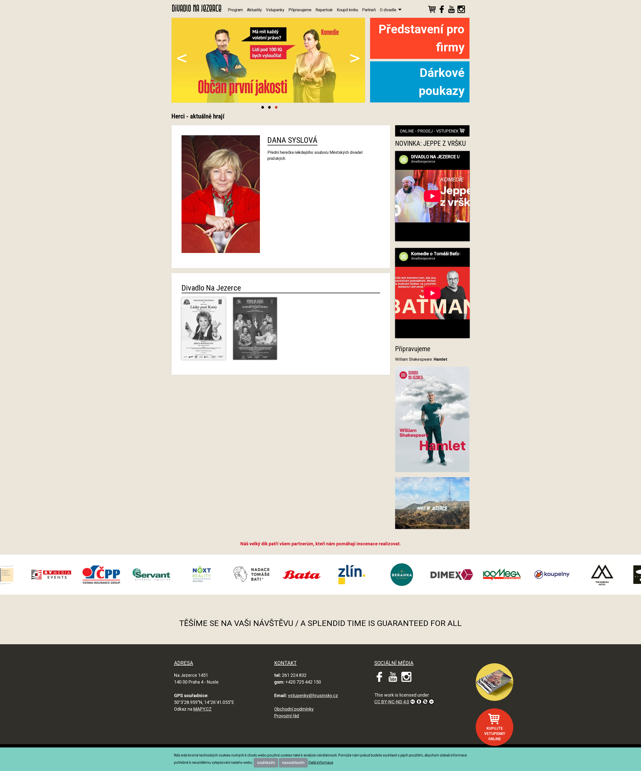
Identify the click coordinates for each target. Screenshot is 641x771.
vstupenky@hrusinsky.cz (313, 695)
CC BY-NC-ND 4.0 (391, 701)
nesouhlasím (293, 762)
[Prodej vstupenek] (432, 10)
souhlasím (266, 762)
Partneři (369, 10)
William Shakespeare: (421, 359)
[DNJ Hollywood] (432, 505)
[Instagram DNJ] (461, 10)
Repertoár (324, 10)
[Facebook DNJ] (441, 10)
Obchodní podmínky (294, 709)
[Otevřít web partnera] (69, 574)
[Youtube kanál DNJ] (451, 10)
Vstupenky (275, 10)
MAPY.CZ (202, 709)
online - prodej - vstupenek (429, 131)
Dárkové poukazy (441, 82)
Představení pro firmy (421, 38)
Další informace (320, 762)
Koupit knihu (347, 10)
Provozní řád (286, 715)
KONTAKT (285, 663)
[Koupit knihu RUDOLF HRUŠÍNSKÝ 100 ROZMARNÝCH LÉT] (494, 682)
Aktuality (254, 10)
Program (235, 10)
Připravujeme (299, 10)
